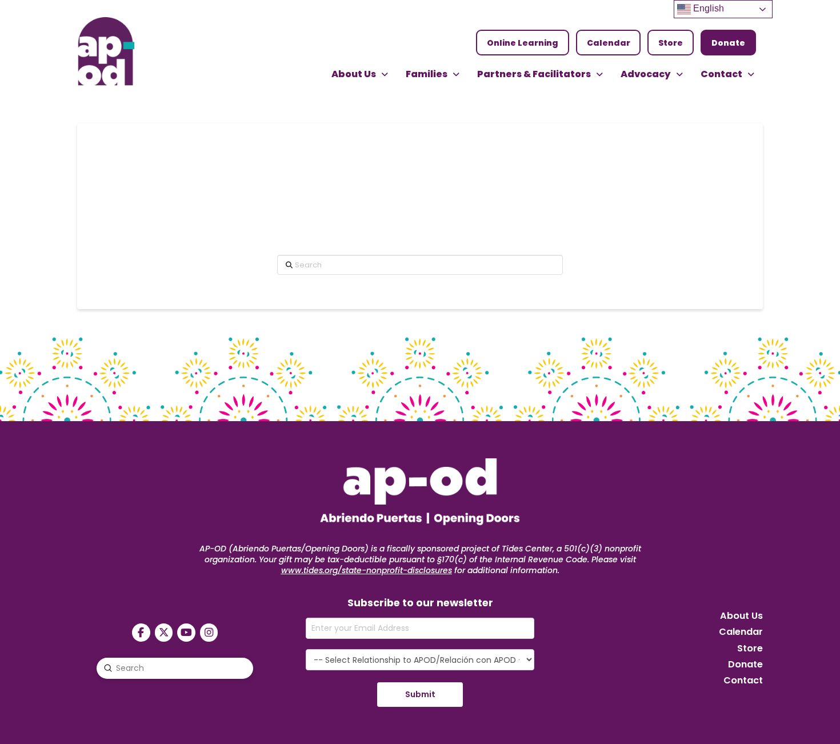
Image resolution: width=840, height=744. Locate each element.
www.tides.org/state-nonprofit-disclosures (366, 570)
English (707, 8)
